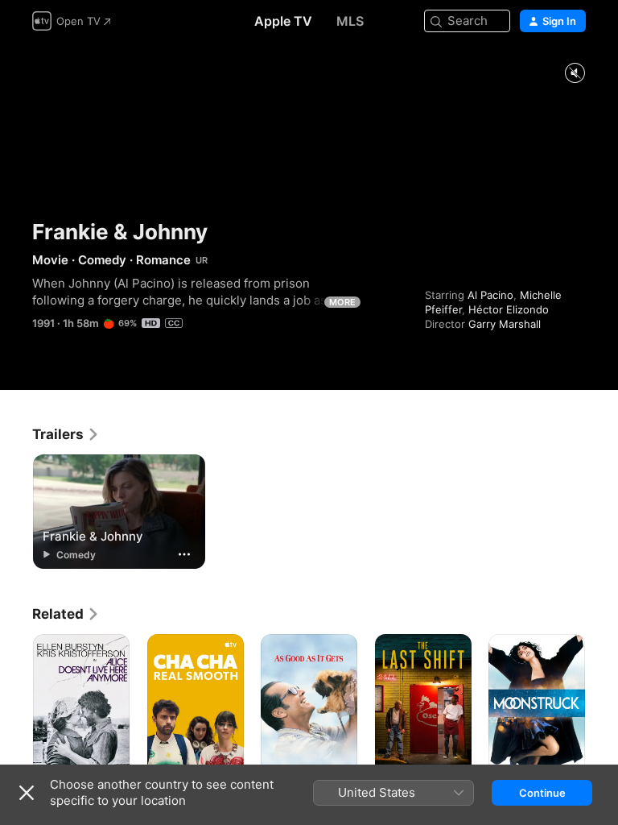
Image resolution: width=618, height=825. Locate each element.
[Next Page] (602, 706)
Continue (542, 792)
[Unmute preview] (574, 73)
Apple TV (283, 21)
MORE (342, 302)
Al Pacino (490, 294)
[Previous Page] (16, 706)
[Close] (26, 793)
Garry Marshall (504, 323)
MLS (350, 21)
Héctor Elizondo (508, 309)
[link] (66, 434)
